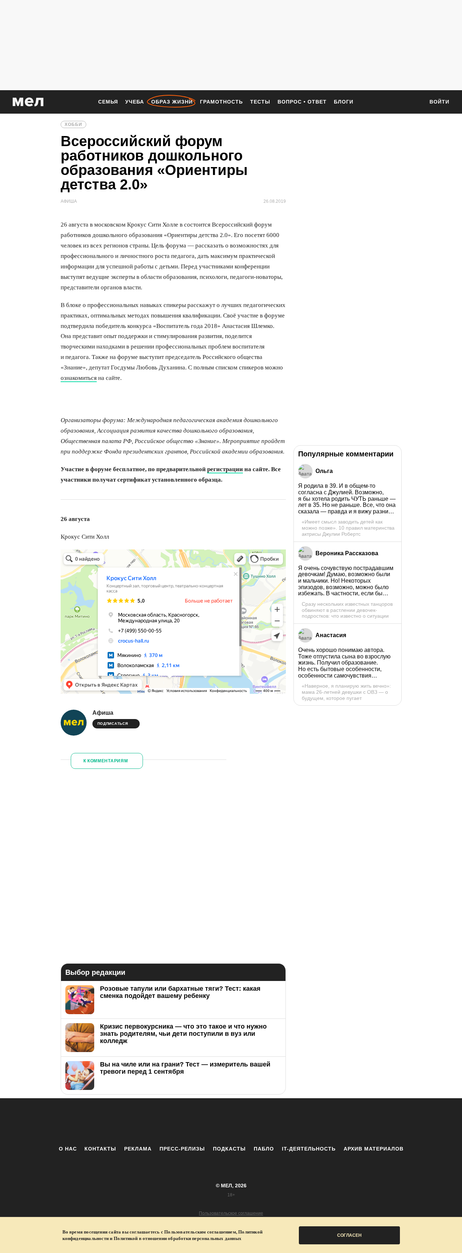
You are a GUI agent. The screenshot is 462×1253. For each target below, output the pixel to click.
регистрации (225, 469)
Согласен (349, 1235)
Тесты (260, 102)
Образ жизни (172, 102)
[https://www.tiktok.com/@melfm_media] (231, 1122)
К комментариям (105, 760)
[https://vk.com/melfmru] (211, 1122)
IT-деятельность (309, 1149)
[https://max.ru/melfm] (291, 1122)
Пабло (264, 1149)
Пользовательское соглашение (231, 1213)
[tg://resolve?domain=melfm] (171, 1122)
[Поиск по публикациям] (415, 102)
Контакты (100, 1149)
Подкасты (229, 1149)
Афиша (102, 713)
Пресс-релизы (182, 1149)
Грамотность (221, 102)
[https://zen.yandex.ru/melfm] (191, 1122)
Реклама (138, 1149)
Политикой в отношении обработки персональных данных (177, 1238)
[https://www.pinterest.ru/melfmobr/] (251, 1122)
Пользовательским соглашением (200, 1232)
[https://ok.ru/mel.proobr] (271, 1122)
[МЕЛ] (28, 102)
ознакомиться (79, 377)
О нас (68, 1149)
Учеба (134, 102)
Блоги (343, 102)
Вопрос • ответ (302, 102)
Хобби (73, 124)
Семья (108, 102)
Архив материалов (374, 1149)
